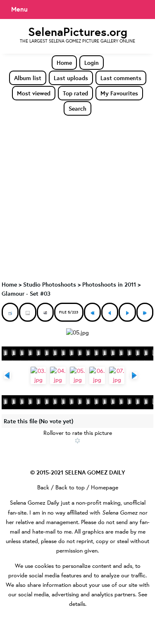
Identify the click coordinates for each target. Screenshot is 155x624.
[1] (77, 441)
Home (64, 62)
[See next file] (127, 312)
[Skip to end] (145, 312)
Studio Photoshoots (49, 284)
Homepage (104, 487)
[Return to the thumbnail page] (10, 312)
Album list (27, 78)
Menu (19, 9)
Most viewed (33, 93)
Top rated (75, 93)
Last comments (120, 78)
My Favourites (119, 93)
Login (91, 62)
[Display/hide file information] (27, 312)
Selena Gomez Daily (34, 502)
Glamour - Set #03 (26, 293)
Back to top (70, 487)
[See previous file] (110, 312)
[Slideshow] (45, 312)
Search (77, 108)
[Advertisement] (77, 197)
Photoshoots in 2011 (109, 284)
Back (43, 487)
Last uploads (71, 78)
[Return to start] (92, 312)
